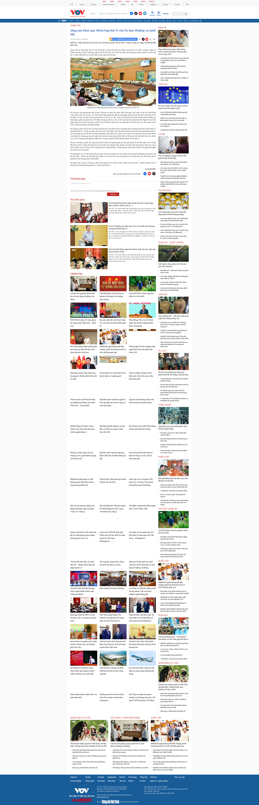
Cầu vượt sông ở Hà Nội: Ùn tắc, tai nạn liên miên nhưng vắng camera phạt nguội (174, 170)
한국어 (142, 4)
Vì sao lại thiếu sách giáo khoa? (171, 655)
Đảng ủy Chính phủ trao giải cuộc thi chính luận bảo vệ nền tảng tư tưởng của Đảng (142, 565)
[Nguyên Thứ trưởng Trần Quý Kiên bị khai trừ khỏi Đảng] (142, 389)
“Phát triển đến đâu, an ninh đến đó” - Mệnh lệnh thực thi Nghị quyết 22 (82, 565)
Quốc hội (163, 561)
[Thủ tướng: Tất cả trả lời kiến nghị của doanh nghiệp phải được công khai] (142, 310)
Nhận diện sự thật (168, 663)
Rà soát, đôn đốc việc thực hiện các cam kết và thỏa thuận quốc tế (113, 323)
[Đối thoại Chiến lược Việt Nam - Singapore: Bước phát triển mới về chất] (83, 363)
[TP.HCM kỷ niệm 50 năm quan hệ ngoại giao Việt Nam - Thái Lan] (83, 310)
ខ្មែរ (132, 4)
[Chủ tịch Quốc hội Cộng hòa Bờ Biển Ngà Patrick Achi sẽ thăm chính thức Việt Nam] (113, 631)
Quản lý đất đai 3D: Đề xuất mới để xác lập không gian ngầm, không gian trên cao (83, 535)
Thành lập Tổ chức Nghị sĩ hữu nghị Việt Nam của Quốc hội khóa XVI (142, 349)
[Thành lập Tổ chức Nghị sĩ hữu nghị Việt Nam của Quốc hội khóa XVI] (142, 336)
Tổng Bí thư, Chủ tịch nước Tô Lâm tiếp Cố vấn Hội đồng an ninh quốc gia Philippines (141, 618)
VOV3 (120, 1)
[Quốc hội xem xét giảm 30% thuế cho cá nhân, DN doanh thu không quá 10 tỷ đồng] (142, 469)
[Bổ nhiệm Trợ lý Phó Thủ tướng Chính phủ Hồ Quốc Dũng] (142, 416)
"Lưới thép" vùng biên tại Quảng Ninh (173, 491)
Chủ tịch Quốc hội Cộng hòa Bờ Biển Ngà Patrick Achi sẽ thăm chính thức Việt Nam (113, 644)
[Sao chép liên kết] (150, 39)
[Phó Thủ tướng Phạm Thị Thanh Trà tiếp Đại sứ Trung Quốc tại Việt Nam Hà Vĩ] (113, 605)
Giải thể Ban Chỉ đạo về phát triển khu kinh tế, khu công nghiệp (111, 671)
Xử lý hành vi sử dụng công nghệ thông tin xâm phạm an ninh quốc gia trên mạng (174, 502)
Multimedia (90, 20)
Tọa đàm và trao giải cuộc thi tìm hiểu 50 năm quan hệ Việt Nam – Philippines (141, 535)
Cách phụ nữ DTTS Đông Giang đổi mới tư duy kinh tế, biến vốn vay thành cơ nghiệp (174, 60)
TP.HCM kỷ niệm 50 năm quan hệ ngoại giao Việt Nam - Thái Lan (83, 323)
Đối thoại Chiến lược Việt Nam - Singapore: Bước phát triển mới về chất (83, 376)
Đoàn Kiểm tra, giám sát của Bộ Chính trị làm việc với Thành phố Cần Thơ (83, 644)
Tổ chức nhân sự (168, 509)
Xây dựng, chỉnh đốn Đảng (125, 718)
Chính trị (71, 20)
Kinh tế (97, 20)
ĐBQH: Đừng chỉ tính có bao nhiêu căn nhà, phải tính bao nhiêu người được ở (82, 429)
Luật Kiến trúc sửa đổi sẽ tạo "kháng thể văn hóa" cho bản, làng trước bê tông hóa (173, 325)
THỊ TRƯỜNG (164, 190)
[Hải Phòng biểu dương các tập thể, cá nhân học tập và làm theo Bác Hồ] (113, 416)
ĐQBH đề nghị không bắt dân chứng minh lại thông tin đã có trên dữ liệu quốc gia (113, 349)
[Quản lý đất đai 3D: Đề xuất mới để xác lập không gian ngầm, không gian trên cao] (83, 522)
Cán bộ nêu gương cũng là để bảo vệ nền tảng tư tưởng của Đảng (82, 296)
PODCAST (163, 615)
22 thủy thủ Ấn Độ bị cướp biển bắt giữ (173, 130)
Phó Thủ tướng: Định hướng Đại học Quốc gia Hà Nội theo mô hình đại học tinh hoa (83, 349)
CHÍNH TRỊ (75, 25)
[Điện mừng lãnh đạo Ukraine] (113, 578)
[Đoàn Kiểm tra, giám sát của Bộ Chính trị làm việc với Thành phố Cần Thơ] (83, 631)
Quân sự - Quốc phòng (191, 20)
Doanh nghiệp (137, 20)
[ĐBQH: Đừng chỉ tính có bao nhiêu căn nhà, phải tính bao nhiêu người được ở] (83, 416)
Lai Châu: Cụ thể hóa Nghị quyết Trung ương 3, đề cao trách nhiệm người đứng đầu (142, 591)
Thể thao (119, 20)
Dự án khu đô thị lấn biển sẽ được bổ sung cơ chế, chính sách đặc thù (141, 456)
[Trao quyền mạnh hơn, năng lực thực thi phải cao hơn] (113, 552)
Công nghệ (147, 20)
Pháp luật (112, 20)
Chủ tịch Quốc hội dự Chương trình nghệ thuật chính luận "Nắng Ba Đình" (82, 591)
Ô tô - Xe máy (127, 20)
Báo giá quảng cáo (103, 797)
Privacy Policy (99, 190)
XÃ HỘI (161, 134)
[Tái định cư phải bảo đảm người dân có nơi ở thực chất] (142, 496)
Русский (165, 4)
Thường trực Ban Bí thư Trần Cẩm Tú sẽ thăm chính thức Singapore (112, 697)
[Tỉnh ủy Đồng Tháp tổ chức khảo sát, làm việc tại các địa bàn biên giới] (142, 363)
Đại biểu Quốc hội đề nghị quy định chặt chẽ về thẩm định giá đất (113, 456)
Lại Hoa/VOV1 (150, 169)
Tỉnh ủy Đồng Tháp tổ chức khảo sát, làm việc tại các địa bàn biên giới (141, 376)
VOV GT (151, 1)
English (166, 13)
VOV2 (112, 1)
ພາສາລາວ (153, 4)
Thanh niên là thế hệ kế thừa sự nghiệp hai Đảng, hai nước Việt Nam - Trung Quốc (82, 402)
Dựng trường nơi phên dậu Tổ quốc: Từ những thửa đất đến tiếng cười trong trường (174, 184)
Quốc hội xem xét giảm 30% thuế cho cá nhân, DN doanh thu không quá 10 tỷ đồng (141, 482)
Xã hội (77, 20)
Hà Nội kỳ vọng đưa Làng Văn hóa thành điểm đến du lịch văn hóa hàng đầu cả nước (173, 393)
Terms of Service (109, 190)
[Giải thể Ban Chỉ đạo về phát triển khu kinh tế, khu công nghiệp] (113, 658)
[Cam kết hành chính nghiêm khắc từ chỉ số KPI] (142, 283)
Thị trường (104, 20)
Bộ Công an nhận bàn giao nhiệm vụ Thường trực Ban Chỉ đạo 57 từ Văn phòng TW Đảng (142, 697)
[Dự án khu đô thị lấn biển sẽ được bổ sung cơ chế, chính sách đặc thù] (142, 442)
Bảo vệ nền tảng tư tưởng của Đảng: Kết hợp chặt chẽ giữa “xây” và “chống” (82, 509)
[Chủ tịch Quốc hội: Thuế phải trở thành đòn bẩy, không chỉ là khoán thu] (142, 631)
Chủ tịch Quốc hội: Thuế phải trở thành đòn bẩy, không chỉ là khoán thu (142, 644)
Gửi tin (113, 194)
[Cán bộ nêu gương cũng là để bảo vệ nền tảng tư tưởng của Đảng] (83, 283)
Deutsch (93, 4)
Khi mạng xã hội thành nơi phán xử (172, 711)
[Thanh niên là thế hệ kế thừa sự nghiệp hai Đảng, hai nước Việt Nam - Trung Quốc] (83, 389)
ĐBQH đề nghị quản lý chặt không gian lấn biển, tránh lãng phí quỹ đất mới (81, 482)
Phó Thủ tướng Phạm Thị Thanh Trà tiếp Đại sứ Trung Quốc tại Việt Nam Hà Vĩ (112, 618)
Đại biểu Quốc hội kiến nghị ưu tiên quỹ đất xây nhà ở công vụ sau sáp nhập (112, 402)
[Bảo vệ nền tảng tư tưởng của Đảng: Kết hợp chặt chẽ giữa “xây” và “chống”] (83, 496)
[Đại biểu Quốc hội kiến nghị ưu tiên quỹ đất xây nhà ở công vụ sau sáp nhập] (113, 389)
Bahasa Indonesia (108, 4)
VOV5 (135, 1)
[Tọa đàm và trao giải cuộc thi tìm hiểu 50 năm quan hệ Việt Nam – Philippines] (142, 522)
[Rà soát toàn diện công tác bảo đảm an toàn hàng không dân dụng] (142, 658)
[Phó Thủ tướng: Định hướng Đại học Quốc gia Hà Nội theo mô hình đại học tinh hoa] (83, 336)
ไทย (187, 4)
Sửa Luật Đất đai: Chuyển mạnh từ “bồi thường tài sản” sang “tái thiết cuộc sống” (113, 509)
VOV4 (127, 1)
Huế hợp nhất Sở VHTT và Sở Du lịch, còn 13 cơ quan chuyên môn (83, 618)
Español (177, 4)
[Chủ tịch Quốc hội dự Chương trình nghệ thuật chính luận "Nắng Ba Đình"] (83, 578)
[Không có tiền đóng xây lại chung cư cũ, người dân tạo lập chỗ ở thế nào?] (83, 442)
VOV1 (104, 1)
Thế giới (83, 20)
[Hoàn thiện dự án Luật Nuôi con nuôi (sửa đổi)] (83, 684)
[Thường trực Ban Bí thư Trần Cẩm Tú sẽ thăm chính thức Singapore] (113, 684)
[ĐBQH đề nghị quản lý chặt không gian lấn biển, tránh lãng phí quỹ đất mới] (83, 469)
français (82, 4)
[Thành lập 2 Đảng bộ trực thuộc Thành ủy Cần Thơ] (113, 469)
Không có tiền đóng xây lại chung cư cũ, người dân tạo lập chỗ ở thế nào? (83, 456)
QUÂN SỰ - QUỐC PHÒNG (171, 242)
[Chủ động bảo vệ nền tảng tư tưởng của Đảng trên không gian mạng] (113, 283)
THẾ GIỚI (162, 84)
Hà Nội (92, 13)
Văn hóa (168, 20)
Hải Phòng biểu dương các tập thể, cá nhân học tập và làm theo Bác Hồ (112, 429)
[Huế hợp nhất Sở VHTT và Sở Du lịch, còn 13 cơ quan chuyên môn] (83, 605)
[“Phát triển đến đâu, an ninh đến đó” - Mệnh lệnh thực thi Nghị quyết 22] (83, 552)
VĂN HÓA (162, 294)
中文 (71, 4)
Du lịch (180, 20)
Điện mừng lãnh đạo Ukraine (112, 588)
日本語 (123, 4)
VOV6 (143, 1)
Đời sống (162, 20)
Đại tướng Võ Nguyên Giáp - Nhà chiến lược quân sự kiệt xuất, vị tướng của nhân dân (82, 671)
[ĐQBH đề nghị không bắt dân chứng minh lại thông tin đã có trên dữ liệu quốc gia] (113, 336)
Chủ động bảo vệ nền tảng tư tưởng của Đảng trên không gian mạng (111, 296)
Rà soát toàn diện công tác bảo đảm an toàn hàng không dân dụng (141, 671)
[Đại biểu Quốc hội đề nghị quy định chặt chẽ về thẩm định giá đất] (113, 442)
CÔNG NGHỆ (164, 405)
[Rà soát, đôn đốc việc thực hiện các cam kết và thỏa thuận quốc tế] (113, 310)
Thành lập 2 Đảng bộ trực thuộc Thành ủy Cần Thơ (130, 768)
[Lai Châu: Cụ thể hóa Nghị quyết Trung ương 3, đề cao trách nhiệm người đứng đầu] (142, 578)
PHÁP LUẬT (163, 457)
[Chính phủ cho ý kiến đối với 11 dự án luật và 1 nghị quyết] (113, 363)
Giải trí (175, 20)
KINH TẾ (162, 28)
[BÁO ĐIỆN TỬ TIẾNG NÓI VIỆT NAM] (77, 13)
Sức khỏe (155, 20)
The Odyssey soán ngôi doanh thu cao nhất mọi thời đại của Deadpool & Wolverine (174, 344)
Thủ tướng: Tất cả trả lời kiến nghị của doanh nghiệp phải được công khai (141, 323)
